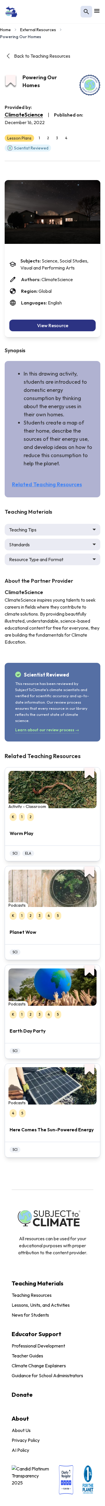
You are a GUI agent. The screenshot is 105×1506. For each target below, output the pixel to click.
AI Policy (20, 1450)
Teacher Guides (27, 1356)
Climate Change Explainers (39, 1365)
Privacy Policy (26, 1440)
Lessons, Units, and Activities (41, 1305)
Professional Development (38, 1346)
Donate (22, 1394)
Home (5, 29)
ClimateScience (24, 114)
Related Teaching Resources (47, 484)
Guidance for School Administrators (47, 1375)
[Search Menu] (86, 11)
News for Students (30, 1315)
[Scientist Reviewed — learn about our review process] (89, 85)
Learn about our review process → (47, 730)
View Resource (52, 325)
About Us (21, 1430)
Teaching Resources (32, 1295)
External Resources (38, 29)
